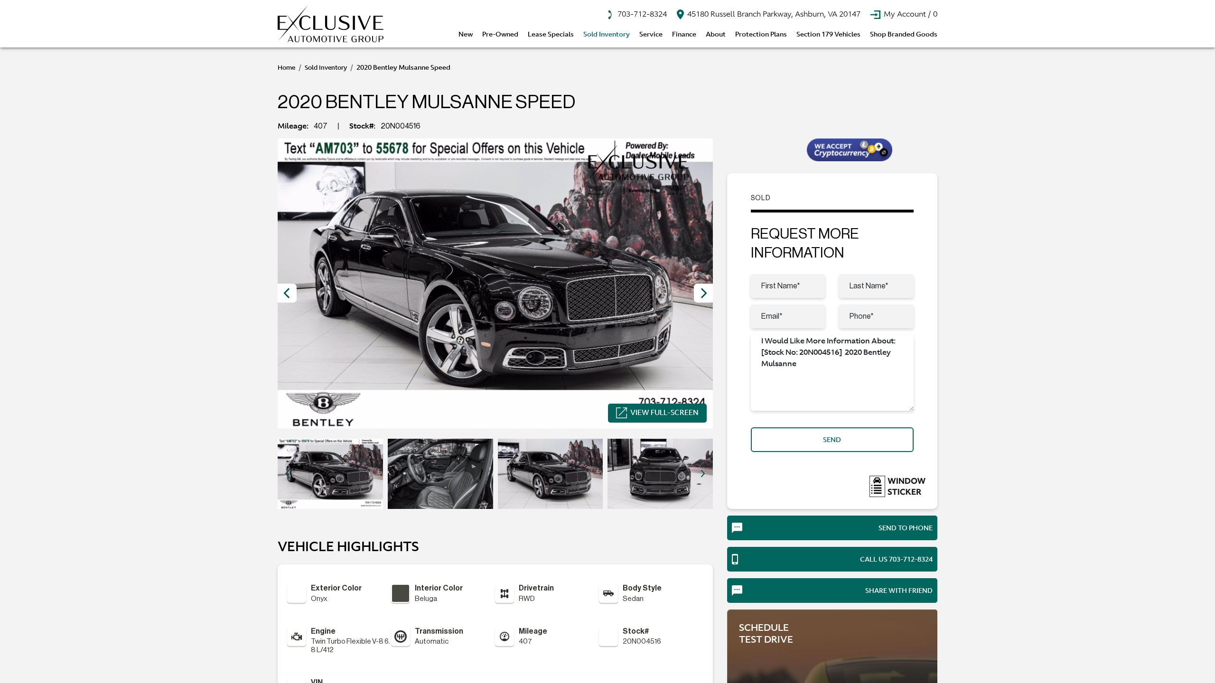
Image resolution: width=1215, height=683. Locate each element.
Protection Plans (761, 34)
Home (286, 68)
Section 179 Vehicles (828, 34)
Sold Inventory (606, 34)
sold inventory (326, 68)
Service (651, 34)
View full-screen (664, 412)
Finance (684, 34)
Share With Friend (899, 590)
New (465, 34)
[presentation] (287, 293)
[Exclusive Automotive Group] (330, 23)
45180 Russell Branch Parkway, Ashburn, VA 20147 (772, 14)
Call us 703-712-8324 (896, 559)
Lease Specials (551, 34)
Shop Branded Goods (903, 34)
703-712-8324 (641, 14)
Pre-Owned (500, 34)
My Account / (909, 14)
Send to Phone (906, 528)
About (716, 34)
